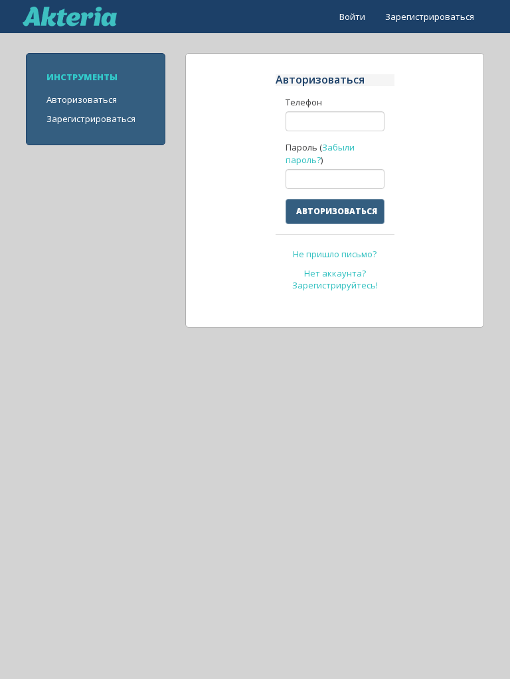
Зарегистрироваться (429, 17)
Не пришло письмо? (335, 254)
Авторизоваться (81, 99)
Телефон (304, 102)
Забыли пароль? (320, 153)
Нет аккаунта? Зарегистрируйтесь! (335, 279)
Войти (352, 17)
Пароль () (320, 153)
